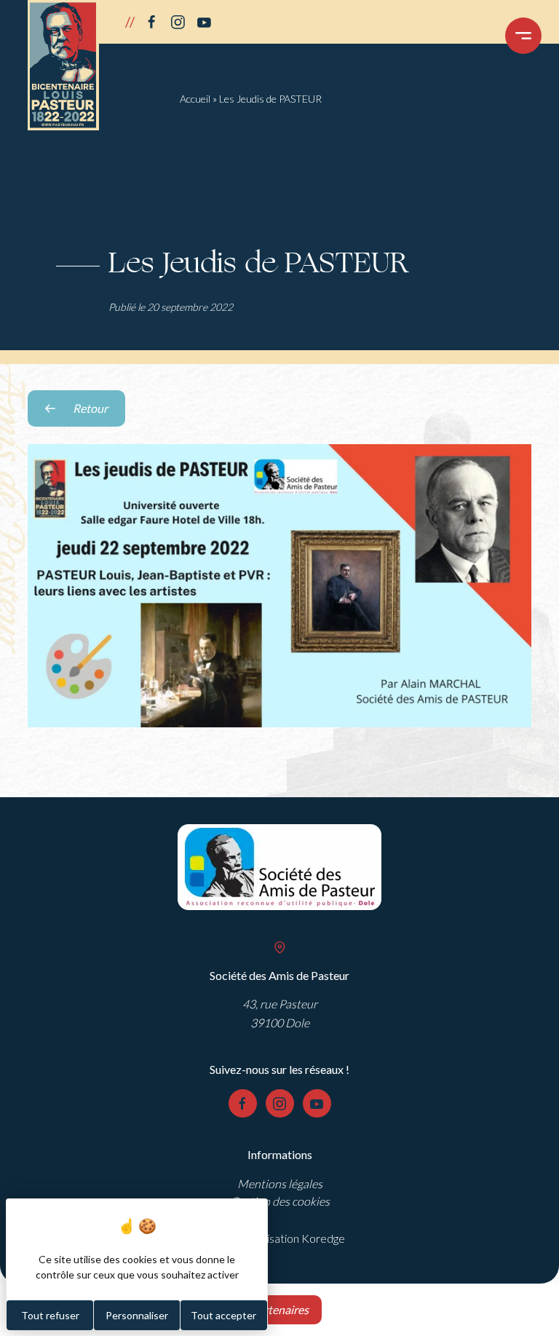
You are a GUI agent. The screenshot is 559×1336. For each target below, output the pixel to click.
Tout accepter (223, 1315)
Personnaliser (137, 1315)
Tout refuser (50, 1315)
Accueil (195, 98)
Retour (99, 414)
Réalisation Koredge (295, 1238)
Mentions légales (279, 1183)
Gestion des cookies (280, 1201)
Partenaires (279, 1309)
